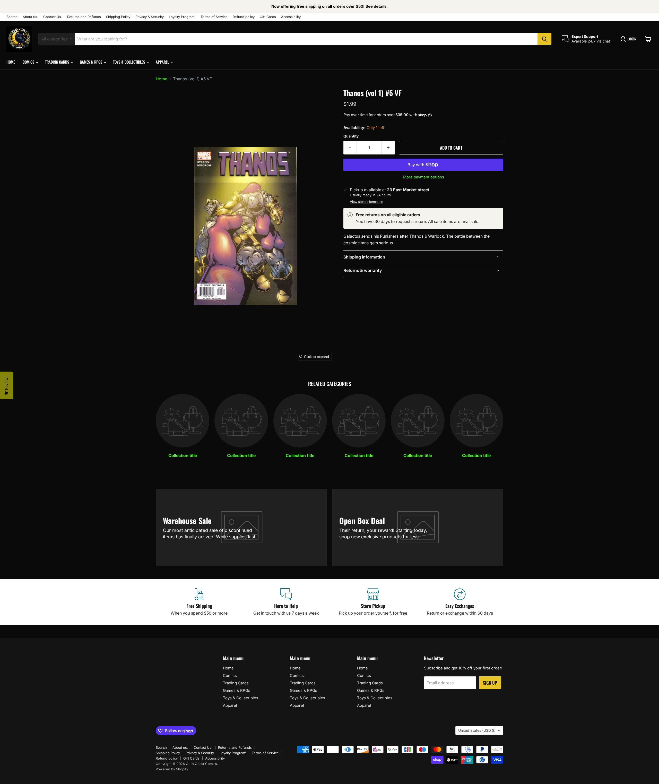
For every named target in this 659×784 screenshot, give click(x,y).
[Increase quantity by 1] (388, 148)
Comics (29, 62)
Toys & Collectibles (129, 62)
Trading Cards (57, 62)
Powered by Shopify (172, 769)
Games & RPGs (91, 62)
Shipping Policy (118, 17)
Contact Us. (52, 17)
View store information (366, 202)
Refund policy (244, 17)
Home (10, 62)
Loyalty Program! (182, 17)
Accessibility (291, 17)
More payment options (423, 177)
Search (12, 17)
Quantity (351, 136)
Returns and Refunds (84, 17)
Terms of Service (214, 17)
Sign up (490, 682)
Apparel (163, 62)
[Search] (544, 39)
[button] (629, 39)
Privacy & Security (149, 17)
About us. (30, 17)
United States (477, 730)
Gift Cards (268, 17)
